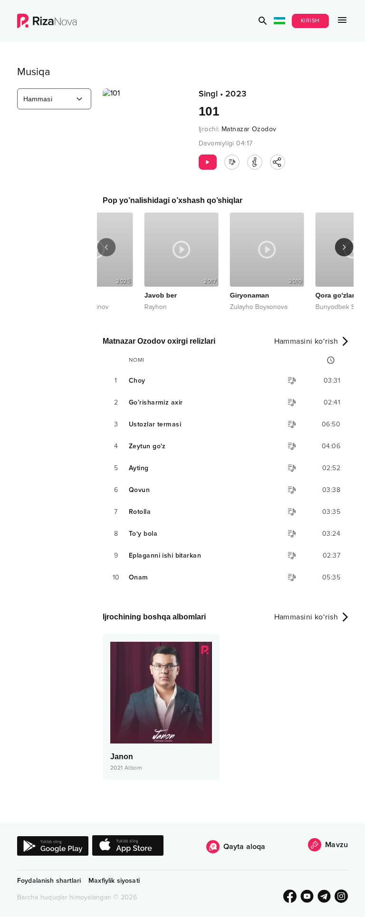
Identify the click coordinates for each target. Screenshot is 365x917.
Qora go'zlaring (299, 295)
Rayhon (115, 307)
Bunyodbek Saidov (302, 307)
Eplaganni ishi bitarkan (165, 555)
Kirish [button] (310, 20)
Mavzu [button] (336, 844)
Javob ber (120, 295)
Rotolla (140, 512)
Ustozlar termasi (155, 424)
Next (344, 247)
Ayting (139, 468)
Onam (138, 577)
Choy (137, 380)
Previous (106, 247)
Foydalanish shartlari (49, 881)
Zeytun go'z (147, 446)
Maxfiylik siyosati (114, 881)
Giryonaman (209, 295)
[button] (263, 21)
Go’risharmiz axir (155, 402)
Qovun (139, 490)
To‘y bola (143, 534)
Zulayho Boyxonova (218, 307)
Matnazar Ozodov (249, 129)
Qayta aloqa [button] (244, 846)
